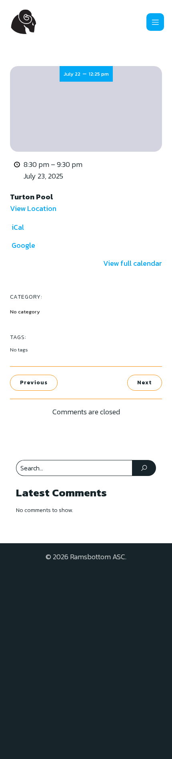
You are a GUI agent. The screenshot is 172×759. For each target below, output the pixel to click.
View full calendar (132, 263)
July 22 (72, 74)
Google (23, 245)
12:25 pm (99, 74)
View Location (33, 208)
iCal (18, 227)
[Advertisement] (86, 657)
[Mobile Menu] (155, 22)
